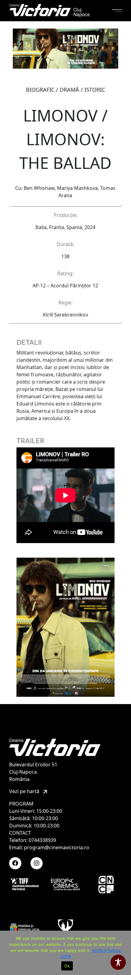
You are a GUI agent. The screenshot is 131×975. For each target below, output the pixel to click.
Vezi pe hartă (25, 791)
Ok (67, 965)
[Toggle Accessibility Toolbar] (118, 962)
